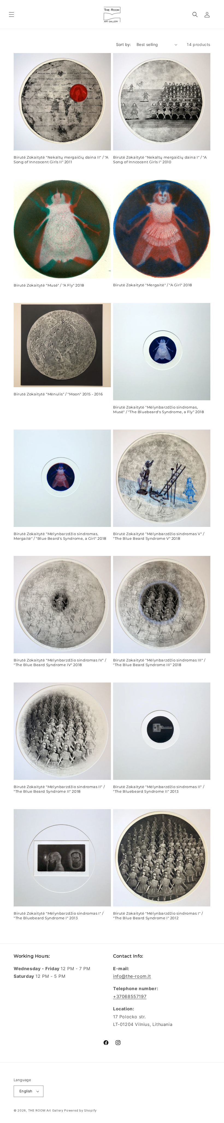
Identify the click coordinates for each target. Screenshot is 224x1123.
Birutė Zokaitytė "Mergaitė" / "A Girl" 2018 (152, 285)
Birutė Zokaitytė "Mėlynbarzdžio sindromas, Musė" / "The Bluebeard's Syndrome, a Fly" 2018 (158, 409)
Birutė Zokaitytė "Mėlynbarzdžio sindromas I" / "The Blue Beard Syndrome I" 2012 (158, 915)
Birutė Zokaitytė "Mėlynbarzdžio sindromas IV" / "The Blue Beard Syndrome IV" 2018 (60, 662)
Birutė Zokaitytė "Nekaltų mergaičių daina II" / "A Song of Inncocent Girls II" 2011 (61, 159)
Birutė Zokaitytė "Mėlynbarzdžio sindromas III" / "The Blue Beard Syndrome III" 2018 (159, 662)
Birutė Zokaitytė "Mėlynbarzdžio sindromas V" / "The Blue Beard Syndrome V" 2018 (158, 536)
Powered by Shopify (80, 1110)
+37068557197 (129, 996)
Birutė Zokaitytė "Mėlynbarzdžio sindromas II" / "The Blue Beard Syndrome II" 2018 (59, 789)
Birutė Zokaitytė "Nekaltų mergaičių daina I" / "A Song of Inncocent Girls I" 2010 (160, 159)
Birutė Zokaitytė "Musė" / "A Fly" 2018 (49, 285)
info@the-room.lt (132, 976)
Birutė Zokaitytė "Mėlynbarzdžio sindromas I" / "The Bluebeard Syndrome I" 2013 (59, 915)
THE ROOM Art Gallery (45, 1110)
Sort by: (123, 44)
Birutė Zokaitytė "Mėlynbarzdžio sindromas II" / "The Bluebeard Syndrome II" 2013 (158, 789)
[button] (11, 14)
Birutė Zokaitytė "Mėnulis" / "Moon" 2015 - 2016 (58, 394)
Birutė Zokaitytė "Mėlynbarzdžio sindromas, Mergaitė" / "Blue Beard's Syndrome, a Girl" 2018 (60, 536)
